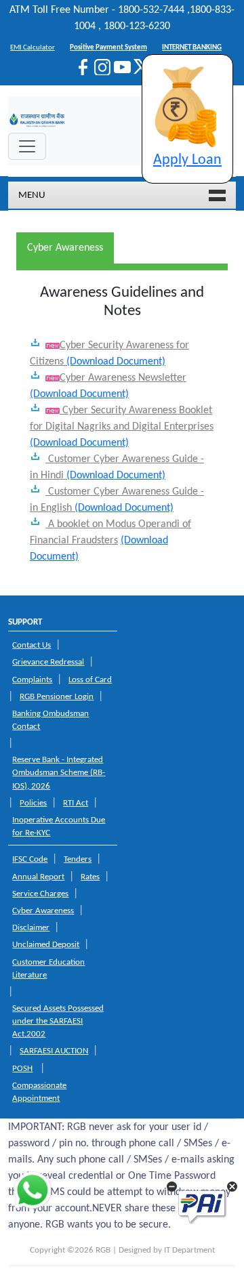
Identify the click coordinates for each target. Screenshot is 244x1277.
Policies (33, 803)
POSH (22, 1068)
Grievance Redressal (48, 662)
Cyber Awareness (43, 910)
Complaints (32, 679)
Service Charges (40, 893)
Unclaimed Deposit (45, 944)
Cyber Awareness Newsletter (123, 378)
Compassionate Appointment (39, 1092)
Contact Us (31, 645)
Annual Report (38, 877)
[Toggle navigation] (27, 146)
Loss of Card (90, 679)
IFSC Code (29, 859)
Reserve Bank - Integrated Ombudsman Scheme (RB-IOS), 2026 (58, 772)
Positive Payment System (108, 47)
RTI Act (75, 803)
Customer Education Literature (48, 969)
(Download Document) (115, 361)
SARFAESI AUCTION (54, 1051)
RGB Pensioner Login (57, 696)
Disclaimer (30, 927)
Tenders (78, 859)
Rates (90, 877)
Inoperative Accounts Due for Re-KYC (58, 826)
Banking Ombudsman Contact (50, 720)
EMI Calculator (32, 47)
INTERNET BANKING (192, 47)
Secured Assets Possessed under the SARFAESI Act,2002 (58, 1021)
